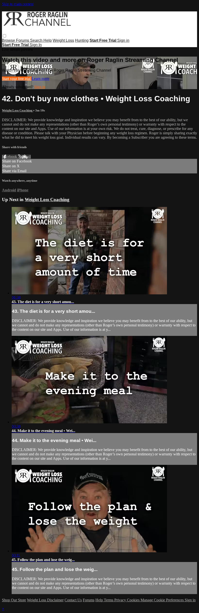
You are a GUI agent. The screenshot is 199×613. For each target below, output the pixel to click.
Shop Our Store (14, 600)
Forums (23, 40)
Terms (109, 600)
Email (26, 156)
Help (47, 40)
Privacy (120, 600)
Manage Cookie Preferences (163, 600)
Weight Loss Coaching (17, 110)
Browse (9, 40)
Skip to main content (17, 4)
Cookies (134, 600)
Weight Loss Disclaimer (45, 600)
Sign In (36, 45)
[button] (4, 35)
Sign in (123, 40)
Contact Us (73, 600)
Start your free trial (17, 79)
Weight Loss (63, 40)
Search (36, 40)
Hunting (82, 40)
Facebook (10, 156)
